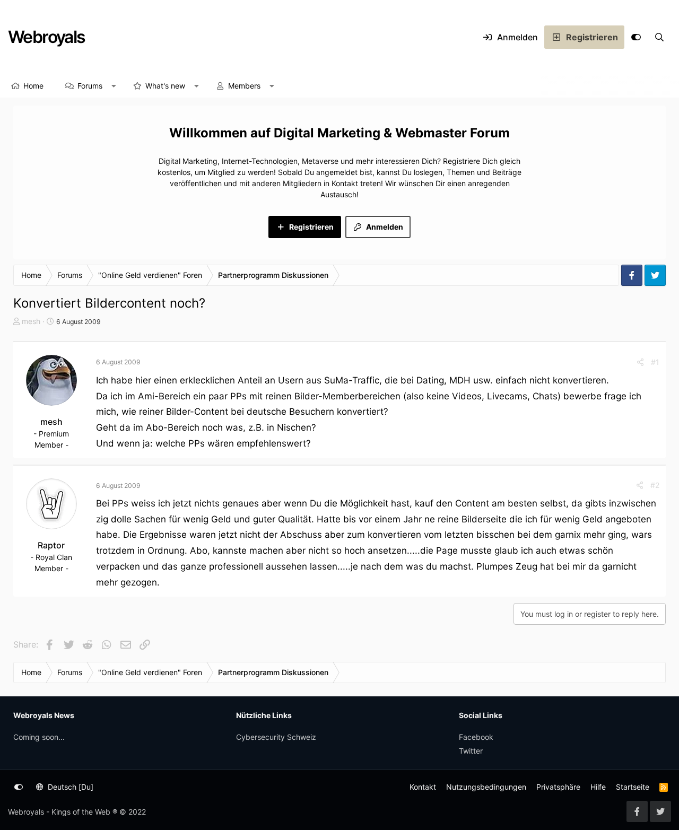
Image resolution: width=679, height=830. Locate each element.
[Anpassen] (636, 37)
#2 (654, 485)
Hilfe (598, 786)
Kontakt (423, 786)
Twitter (471, 750)
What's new (165, 85)
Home (33, 85)
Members (244, 85)
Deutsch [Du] (69, 786)
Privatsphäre (558, 786)
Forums (89, 85)
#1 (655, 361)
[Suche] (659, 37)
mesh (31, 321)
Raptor (51, 545)
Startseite (632, 786)
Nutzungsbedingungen (486, 786)
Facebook (476, 736)
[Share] (640, 362)
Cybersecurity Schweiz (276, 736)
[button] (114, 86)
